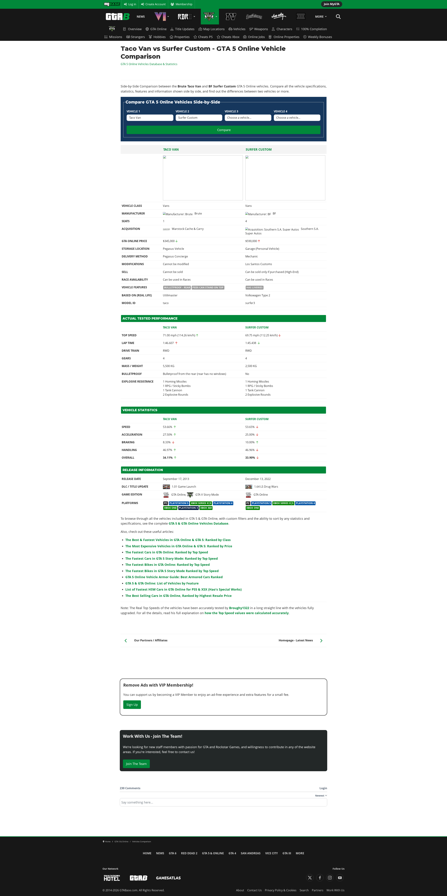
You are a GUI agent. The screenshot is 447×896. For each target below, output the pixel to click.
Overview (135, 29)
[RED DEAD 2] (186, 16)
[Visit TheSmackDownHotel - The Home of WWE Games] (111, 878)
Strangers (138, 37)
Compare (224, 130)
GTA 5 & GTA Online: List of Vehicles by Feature (162, 583)
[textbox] (223, 803)
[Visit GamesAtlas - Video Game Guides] (168, 878)
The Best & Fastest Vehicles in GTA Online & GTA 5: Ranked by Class (178, 540)
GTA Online (158, 29)
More (319, 16)
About (240, 890)
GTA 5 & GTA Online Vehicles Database (198, 523)
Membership (184, 4)
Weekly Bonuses (320, 37)
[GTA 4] (231, 16)
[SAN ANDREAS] (254, 16)
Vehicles (239, 29)
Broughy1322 (239, 608)
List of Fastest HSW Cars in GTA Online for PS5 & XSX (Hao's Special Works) (183, 589)
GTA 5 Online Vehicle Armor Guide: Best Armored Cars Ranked (174, 577)
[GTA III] (300, 16)
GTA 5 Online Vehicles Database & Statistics (149, 64)
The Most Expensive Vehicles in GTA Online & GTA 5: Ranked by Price (178, 546)
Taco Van (171, 149)
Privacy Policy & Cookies (280, 890)
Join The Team (136, 764)
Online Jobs (256, 37)
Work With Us (336, 890)
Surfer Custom (259, 149)
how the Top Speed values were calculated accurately (247, 613)
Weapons (261, 29)
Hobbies (159, 37)
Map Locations (214, 29)
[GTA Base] (118, 17)
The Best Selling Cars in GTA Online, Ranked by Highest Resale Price (178, 596)
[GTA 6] (161, 16)
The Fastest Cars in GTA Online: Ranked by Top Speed (166, 552)
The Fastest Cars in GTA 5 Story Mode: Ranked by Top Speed (171, 558)
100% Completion (314, 29)
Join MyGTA (331, 4)
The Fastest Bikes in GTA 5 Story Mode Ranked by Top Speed (172, 571)
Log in (132, 4)
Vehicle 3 (231, 111)
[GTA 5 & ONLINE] (210, 16)
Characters (284, 29)
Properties (182, 37)
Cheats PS (205, 37)
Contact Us (254, 890)
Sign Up (132, 704)
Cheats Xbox (230, 37)
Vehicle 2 (182, 111)
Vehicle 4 (280, 111)
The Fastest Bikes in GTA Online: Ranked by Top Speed (167, 564)
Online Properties (286, 37)
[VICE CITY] (279, 16)
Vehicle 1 (133, 111)
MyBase (109, 4)
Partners (317, 890)
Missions (115, 37)
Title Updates (185, 29)
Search (304, 890)
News (141, 16)
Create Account (155, 4)
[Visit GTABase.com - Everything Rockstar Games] (138, 878)
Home (147, 853)
